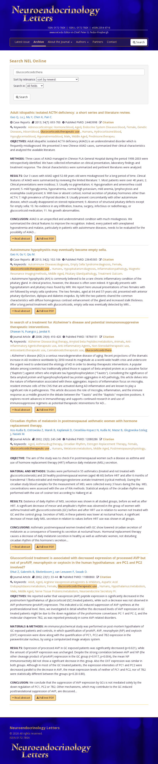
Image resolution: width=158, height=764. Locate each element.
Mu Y (29, 117)
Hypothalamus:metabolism (128, 586)
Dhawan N (17, 331)
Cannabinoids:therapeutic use (65, 350)
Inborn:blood (31, 131)
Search (140, 42)
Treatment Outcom (110, 273)
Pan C (48, 117)
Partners (97, 42)
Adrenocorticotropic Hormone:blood (50, 127)
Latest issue (22, 42)
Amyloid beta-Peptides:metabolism (91, 341)
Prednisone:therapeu (101, 136)
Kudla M (105, 430)
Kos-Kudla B (18, 430)
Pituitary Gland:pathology (80, 273)
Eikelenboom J (45, 572)
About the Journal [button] (59, 42)
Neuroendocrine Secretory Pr (97, 591)
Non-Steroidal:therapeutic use (110, 346)
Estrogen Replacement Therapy (106, 444)
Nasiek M (18, 434)
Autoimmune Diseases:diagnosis (48, 264)
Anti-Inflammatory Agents (74, 346)
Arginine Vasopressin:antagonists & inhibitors (72, 582)
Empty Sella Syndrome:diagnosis (90, 264)
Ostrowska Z (35, 430)
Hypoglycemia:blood (22, 136)
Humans (87, 131)
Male (67, 136)
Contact (112, 42)
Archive (39, 42)
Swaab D (81, 572)
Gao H (14, 254)
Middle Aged (79, 136)
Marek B (50, 430)
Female (131, 127)
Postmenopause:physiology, (127, 448)
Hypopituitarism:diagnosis (80, 269)
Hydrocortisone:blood (107, 131)
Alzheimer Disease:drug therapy (48, 341)
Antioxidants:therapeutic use (27, 350)
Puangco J (31, 331)
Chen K (38, 117)
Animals (119, 341)
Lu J (22, 117)
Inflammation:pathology (112, 269)
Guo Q (14, 117)
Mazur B (117, 430)
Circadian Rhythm (74, 444)
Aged (78, 127)
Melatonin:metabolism (78, 448)
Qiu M (30, 254)
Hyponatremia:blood (49, 136)
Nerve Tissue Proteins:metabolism (56, 591)
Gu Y (22, 254)
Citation (108, 122)
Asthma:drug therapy (49, 444)
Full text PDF (46, 238)
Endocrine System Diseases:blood (104, 127)
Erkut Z (14, 572)
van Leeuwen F (64, 572)
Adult (31, 582)
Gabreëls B (27, 572)
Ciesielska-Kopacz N (86, 430)
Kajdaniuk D (64, 430)
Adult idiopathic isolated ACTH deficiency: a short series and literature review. (70, 112)
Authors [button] (81, 42)
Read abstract (22, 238)
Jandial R (44, 331)
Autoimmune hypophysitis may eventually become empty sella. (58, 250)
